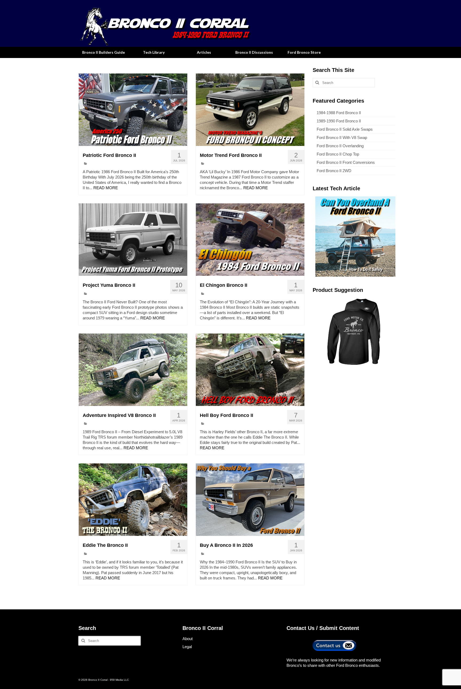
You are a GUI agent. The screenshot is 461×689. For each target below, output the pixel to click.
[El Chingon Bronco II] (250, 239)
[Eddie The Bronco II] (133, 499)
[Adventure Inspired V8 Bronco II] (133, 370)
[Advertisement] (354, 406)
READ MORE (105, 187)
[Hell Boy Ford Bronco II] (250, 370)
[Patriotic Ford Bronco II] (133, 109)
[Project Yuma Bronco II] (133, 239)
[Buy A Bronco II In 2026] (250, 499)
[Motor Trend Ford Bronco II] (250, 109)
